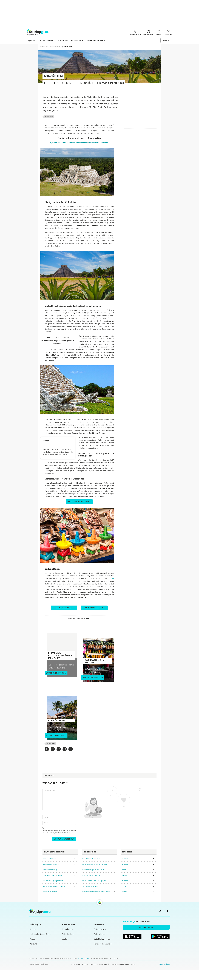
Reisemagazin (55, 47)
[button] (146, 927)
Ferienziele (127, 852)
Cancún (111, 578)
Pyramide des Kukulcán (58, 142)
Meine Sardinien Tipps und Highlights (94, 864)
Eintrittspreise (94, 142)
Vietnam (124, 886)
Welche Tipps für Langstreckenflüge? (55, 886)
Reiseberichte (49, 117)
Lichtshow (104, 142)
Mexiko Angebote (93, 608)
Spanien (124, 875)
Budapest (125, 881)
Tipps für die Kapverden (90, 886)
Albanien (125, 864)
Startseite (44, 47)
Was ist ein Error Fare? (50, 859)
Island (124, 870)
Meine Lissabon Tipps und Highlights (94, 881)
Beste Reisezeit (63, 608)
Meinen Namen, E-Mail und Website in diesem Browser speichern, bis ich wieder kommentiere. (59, 832)
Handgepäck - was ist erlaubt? (52, 875)
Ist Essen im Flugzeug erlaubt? (53, 881)
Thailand (125, 859)
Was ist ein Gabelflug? (50, 870)
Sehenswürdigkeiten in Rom (91, 875)
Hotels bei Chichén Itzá (78, 502)
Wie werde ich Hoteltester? (52, 864)
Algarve (124, 891)
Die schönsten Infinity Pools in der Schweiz (96, 891)
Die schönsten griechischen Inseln (93, 870)
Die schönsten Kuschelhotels (91, 859)
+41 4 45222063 (84, 958)
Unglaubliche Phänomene (78, 142)
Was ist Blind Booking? (50, 891)
